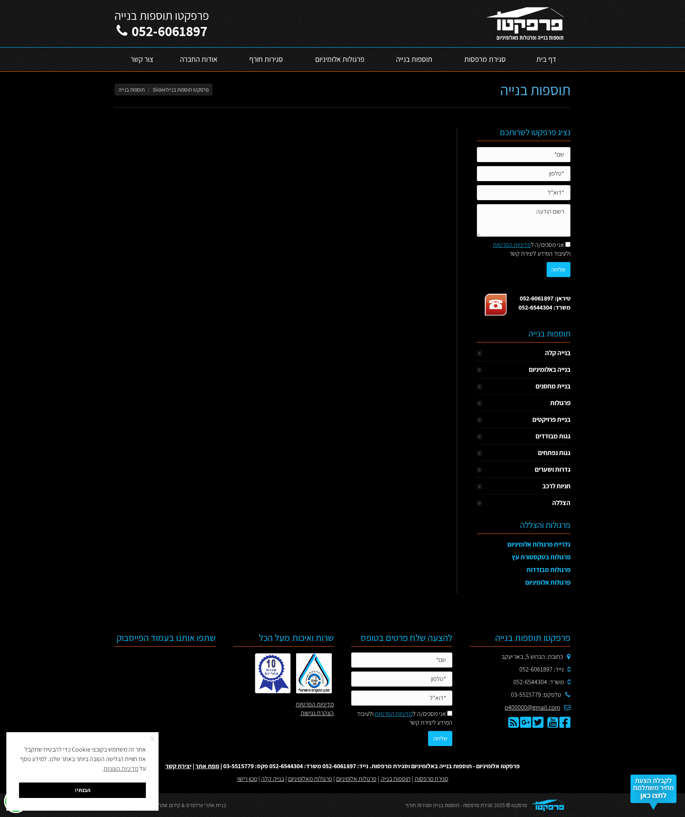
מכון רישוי (247, 779)
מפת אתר (207, 766)
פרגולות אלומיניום (356, 779)
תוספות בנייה (396, 779)
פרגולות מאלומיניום (310, 779)
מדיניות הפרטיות (512, 245)
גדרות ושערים (552, 469)
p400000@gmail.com (532, 707)
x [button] (152, 738)
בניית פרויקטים (551, 419)
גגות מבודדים (553, 436)
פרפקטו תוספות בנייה (187, 89)
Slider (159, 89)
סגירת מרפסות (431, 779)
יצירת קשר (178, 766)
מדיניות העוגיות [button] (120, 768)
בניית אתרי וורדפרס (206, 805)
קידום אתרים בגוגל (161, 805)
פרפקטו (519, 805)
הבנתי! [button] (82, 790)
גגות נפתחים (554, 452)
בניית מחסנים (553, 386)
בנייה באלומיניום (549, 369)
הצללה (561, 502)
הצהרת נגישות (317, 713)
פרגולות (560, 402)
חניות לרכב (556, 486)
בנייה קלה (557, 352)
